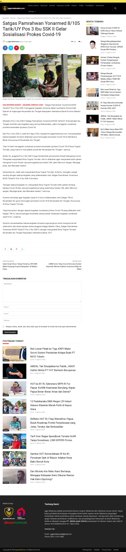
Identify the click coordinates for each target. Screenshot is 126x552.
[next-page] (8, 487)
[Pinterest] (16, 47)
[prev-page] (4, 487)
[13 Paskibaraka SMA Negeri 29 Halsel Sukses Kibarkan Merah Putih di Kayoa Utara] (14, 406)
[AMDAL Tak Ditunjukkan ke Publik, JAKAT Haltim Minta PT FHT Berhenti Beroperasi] (14, 371)
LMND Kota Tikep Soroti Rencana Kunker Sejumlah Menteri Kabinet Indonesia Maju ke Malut (63, 266)
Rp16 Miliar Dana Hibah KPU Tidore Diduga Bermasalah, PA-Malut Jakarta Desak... (112, 132)
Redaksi (97, 550)
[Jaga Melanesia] (4, 41)
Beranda (6, 18)
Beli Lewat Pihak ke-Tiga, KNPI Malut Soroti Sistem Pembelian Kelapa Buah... (111, 92)
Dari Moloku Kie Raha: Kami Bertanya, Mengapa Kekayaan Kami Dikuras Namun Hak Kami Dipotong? (52, 475)
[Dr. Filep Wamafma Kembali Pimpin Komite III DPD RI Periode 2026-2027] (92, 105)
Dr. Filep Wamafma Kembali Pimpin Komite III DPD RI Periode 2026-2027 (112, 105)
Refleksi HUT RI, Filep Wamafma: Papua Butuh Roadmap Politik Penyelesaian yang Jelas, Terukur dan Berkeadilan (52, 422)
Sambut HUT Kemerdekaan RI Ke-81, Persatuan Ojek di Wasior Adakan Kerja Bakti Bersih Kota (51, 457)
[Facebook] (5, 47)
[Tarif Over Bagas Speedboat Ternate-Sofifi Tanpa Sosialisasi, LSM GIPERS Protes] (14, 441)
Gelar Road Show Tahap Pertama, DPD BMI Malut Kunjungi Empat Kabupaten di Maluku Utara (20, 266)
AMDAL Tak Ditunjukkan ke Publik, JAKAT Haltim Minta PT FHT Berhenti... (111, 119)
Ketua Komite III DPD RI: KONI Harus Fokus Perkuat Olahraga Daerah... (111, 31)
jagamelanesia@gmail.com (61, 534)
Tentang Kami (87, 550)
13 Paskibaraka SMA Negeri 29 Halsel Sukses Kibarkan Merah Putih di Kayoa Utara (50, 405)
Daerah (13, 18)
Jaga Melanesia (13, 41)
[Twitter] (10, 47)
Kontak (116, 550)
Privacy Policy (106, 550)
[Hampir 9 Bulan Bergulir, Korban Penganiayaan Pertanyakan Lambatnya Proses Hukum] (92, 60)
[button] (115, 8)
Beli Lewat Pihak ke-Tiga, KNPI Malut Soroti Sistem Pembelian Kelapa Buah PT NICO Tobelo (52, 352)
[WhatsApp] (22, 47)
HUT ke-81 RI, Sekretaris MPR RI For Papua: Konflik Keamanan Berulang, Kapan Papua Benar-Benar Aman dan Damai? (52, 387)
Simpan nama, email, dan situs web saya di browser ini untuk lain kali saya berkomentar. (41, 326)
